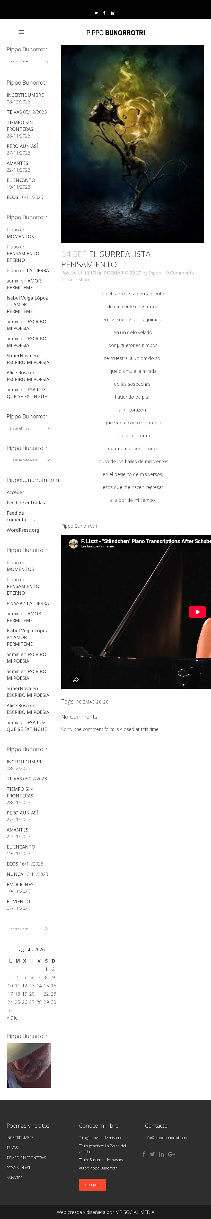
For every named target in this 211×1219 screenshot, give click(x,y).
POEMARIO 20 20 (122, 273)
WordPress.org (23, 530)
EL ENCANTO (21, 180)
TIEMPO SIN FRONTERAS (26, 1157)
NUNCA (15, 874)
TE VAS (14, 112)
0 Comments (180, 273)
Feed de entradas (26, 502)
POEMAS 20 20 (92, 702)
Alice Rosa (18, 372)
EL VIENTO (18, 901)
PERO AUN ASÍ (22, 146)
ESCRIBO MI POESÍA (28, 362)
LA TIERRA (38, 270)
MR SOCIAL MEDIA (134, 1212)
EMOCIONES (20, 884)
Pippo (155, 273)
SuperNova (19, 355)
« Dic (12, 1018)
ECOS (12, 197)
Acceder (15, 492)
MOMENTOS (20, 236)
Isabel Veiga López (27, 298)
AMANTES (17, 163)
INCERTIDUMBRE (25, 95)
